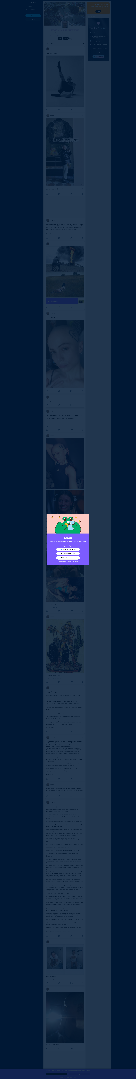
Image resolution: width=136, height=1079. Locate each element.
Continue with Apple (69, 553)
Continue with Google (69, 549)
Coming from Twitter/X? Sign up (68, 561)
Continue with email (69, 558)
